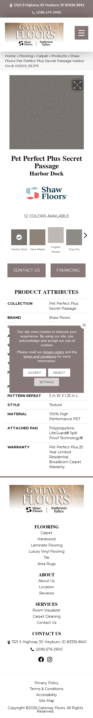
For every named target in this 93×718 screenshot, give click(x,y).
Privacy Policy (46, 683)
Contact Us (26, 270)
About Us (46, 581)
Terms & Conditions (46, 689)
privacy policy (53, 352)
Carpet (42, 56)
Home (10, 56)
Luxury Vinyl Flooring (46, 551)
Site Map (46, 700)
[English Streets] (56, 235)
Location (46, 587)
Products (59, 56)
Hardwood (46, 539)
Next (85, 232)
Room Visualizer (46, 610)
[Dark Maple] (37, 237)
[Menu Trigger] (81, 33)
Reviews (46, 593)
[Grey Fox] (74, 237)
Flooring (26, 56)
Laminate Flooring (46, 545)
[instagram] (49, 660)
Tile (46, 557)
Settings (46, 382)
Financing (68, 270)
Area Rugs (46, 564)
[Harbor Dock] (19, 237)
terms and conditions (40, 356)
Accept (34, 372)
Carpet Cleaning (47, 616)
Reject (59, 372)
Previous (7, 232)
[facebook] (41, 660)
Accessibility (46, 694)
